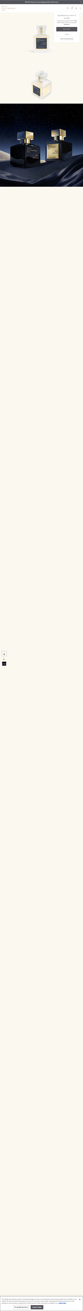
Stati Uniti (67, 29)
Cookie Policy (62, 1303)
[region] (41, 1303)
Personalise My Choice (21, 1307)
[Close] (80, 1299)
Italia (67, 34)
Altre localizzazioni (66, 39)
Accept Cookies (37, 1307)
